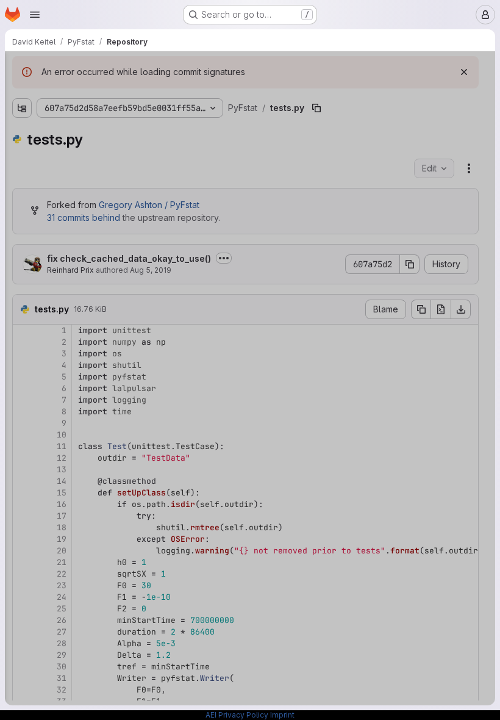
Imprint (282, 714)
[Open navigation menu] (35, 14)
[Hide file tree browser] (22, 68)
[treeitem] (101, 114)
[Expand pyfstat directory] (22, 133)
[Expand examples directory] (22, 114)
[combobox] (100, 92)
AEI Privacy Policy (236, 714)
